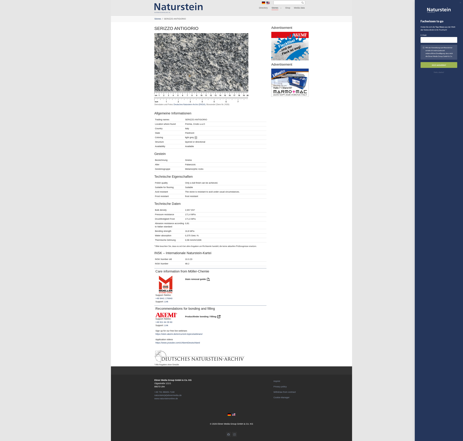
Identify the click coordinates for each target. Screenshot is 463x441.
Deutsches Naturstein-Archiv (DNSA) (189, 104)
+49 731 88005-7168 (164, 392)
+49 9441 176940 (163, 298)
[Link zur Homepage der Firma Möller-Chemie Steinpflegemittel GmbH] (165, 284)
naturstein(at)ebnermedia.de (168, 395)
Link (166, 301)
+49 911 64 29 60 (163, 322)
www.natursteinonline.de (166, 398)
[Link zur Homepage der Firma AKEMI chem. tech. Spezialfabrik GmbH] (166, 315)
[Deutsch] (263, 2)
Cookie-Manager (281, 397)
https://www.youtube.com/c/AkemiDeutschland (177, 343)
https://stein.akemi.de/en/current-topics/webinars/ (179, 334)
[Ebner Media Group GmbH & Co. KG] (178, 7)
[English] (268, 2)
